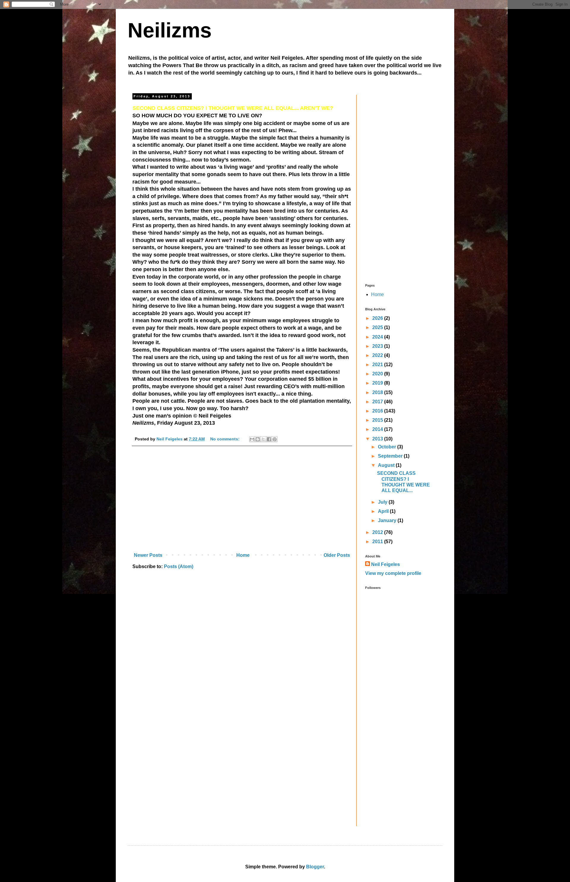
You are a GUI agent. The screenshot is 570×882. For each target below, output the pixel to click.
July (383, 502)
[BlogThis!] (258, 439)
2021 (378, 364)
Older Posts (337, 555)
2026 (378, 318)
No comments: (225, 439)
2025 (378, 327)
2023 (378, 346)
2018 (378, 392)
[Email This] (252, 439)
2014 (378, 429)
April (384, 511)
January (388, 520)
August (387, 465)
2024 (378, 336)
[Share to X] (263, 439)
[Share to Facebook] (269, 439)
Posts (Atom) (178, 566)
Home (243, 555)
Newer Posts (148, 555)
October (387, 446)
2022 (378, 355)
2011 (378, 541)
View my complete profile (393, 573)
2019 (378, 382)
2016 (378, 410)
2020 (378, 373)
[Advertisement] (242, 501)
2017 (378, 401)
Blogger (315, 866)
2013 (378, 438)
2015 (378, 420)
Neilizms (170, 30)
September (391, 456)
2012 (378, 532)
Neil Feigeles (385, 564)
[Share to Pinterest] (275, 439)
